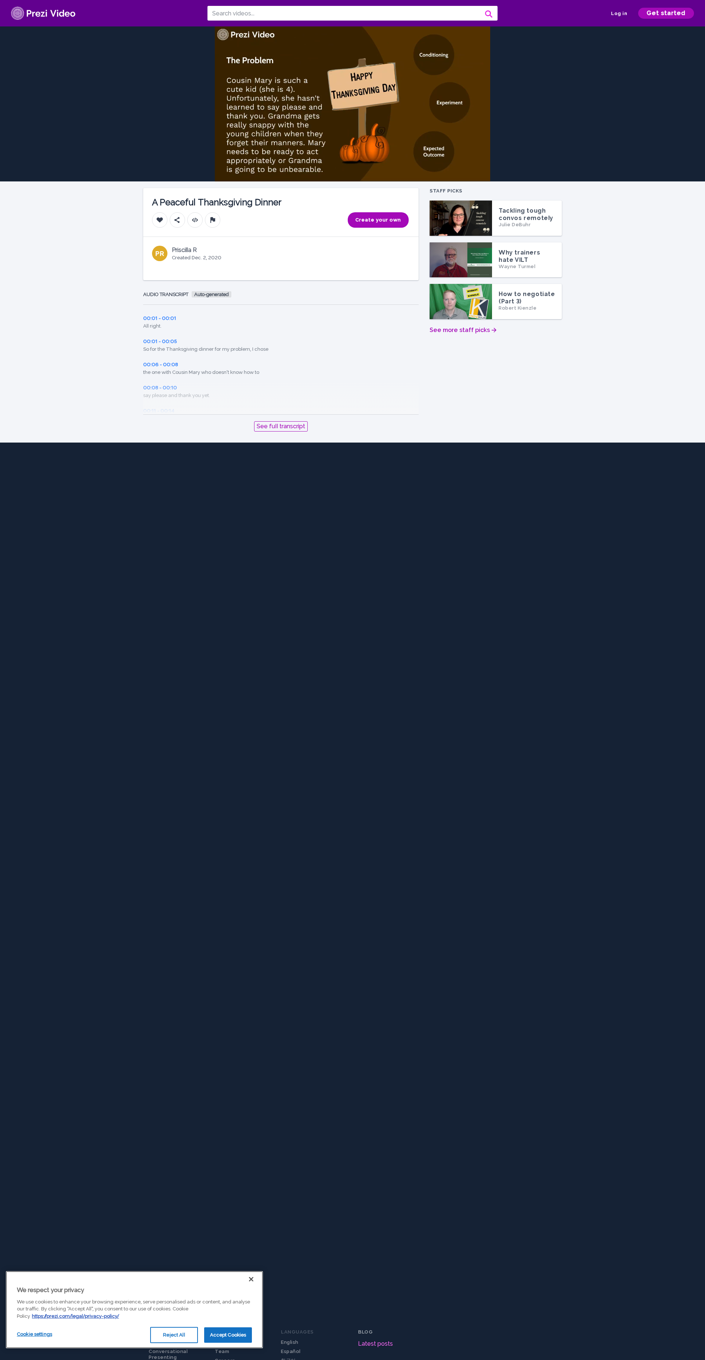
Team (222, 1351)
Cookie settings (34, 1334)
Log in (619, 13)
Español (291, 1351)
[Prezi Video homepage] (43, 13)
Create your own (378, 220)
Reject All (174, 1335)
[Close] (251, 1279)
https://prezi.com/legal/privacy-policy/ (75, 1316)
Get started (666, 13)
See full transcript (281, 426)
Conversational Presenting (168, 1354)
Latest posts (375, 1343)
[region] (134, 1309)
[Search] (488, 13)
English (290, 1342)
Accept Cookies (228, 1335)
